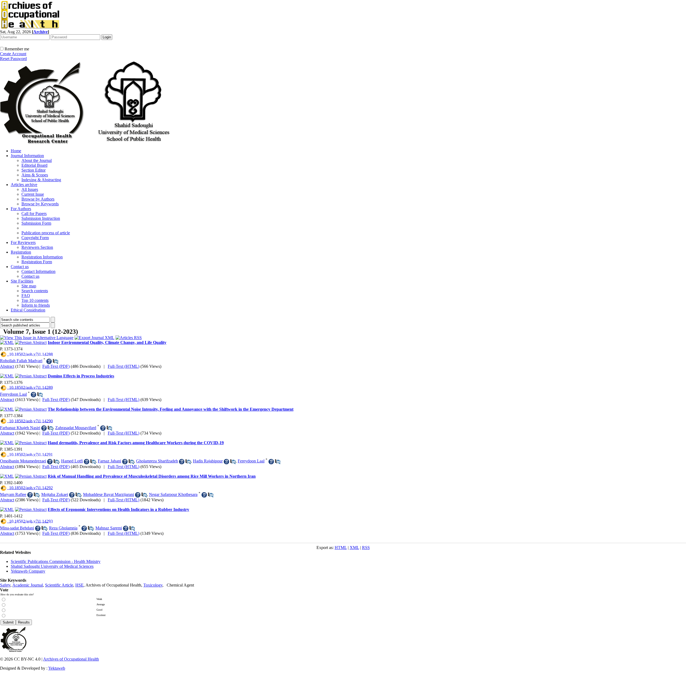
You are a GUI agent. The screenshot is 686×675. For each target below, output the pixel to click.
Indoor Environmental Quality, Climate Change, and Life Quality (107, 342)
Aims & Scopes (34, 175)
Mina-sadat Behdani (17, 528)
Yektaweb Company (28, 571)
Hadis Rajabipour (208, 461)
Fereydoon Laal (13, 394)
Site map (28, 286)
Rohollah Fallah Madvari (21, 360)
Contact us (20, 266)
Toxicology (152, 585)
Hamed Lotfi (72, 461)
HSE (79, 585)
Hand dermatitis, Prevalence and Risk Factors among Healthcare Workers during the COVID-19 (136, 442)
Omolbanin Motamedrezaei (23, 461)
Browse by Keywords (40, 204)
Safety (5, 585)
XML (354, 547)
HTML (341, 547)
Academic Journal (27, 585)
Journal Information (27, 155)
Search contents (34, 290)
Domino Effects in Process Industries (81, 376)
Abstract (7, 366)
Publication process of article (45, 233)
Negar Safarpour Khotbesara (173, 494)
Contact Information (38, 271)
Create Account (13, 53)
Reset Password (13, 58)
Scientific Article (59, 585)
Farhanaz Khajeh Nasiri (20, 427)
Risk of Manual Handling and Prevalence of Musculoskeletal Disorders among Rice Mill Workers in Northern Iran (152, 476)
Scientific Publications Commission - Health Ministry (55, 561)
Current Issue (32, 194)
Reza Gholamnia (63, 528)
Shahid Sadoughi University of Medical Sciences (52, 566)
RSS (366, 547)
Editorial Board (34, 165)
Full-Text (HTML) (123, 366)
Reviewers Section (37, 247)
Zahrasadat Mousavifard (75, 427)
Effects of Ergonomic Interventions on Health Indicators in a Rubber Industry (118, 509)
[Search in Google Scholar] (49, 361)
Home (16, 151)
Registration (21, 252)
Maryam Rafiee (13, 494)
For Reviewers (23, 242)
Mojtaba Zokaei (54, 494)
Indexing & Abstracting (41, 179)
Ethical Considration (28, 310)
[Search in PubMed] (55, 361)
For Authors (21, 208)
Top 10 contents (35, 300)
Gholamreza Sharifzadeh (157, 461)
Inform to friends (35, 305)
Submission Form (36, 223)
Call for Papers (34, 213)
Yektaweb (56, 668)
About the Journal (36, 160)
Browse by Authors (37, 199)
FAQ (25, 295)
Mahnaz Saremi (108, 528)
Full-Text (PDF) (56, 366)
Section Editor (33, 170)
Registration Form (36, 261)
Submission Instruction (40, 218)
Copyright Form (35, 237)
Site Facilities (22, 281)
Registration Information (42, 257)
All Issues (29, 189)
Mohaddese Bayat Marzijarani (108, 494)
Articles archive (24, 184)
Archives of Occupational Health (71, 659)
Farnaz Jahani (109, 461)
